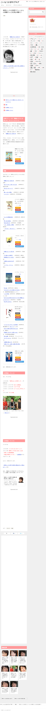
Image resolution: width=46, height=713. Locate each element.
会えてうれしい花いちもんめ (10, 184)
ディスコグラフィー (39, 36)
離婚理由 (37, 69)
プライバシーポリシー (18, 5)
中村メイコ (12, 326)
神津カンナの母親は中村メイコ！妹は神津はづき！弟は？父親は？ (5, 660)
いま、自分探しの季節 (9, 224)
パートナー (6, 194)
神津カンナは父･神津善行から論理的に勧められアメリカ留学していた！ (23, 660)
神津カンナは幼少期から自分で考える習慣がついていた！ (14, 690)
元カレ (37, 42)
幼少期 (32, 55)
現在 (31, 61)
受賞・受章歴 (41, 47)
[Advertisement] (14, 25)
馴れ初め (33, 72)
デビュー (8, 528)
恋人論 (5, 288)
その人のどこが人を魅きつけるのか (12, 290)
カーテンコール (7, 338)
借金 (43, 40)
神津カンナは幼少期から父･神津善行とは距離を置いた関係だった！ (14, 660)
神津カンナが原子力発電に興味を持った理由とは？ (21, 698)
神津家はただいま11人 (9, 257)
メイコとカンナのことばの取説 (11, 324)
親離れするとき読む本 (15, 36)
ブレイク (32, 41)
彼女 (41, 55)
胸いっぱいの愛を (8, 192)
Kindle (17, 276)
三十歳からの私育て (8, 255)
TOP (7, 704)
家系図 (35, 53)
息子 (31, 57)
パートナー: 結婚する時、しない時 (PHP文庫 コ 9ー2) (19, 201)
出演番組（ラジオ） (9, 110)
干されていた (41, 53)
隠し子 (31, 69)
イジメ (31, 36)
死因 (31, 59)
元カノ (31, 42)
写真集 (31, 44)
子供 (35, 51)
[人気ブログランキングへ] (32, 21)
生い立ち (33, 63)
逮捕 (43, 67)
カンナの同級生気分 (8, 217)
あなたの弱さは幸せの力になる (11, 328)
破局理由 (37, 65)
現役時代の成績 (38, 61)
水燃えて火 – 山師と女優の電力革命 (12, 344)
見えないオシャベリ (8, 188)
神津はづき (7, 412)
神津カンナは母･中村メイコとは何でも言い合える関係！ (14, 675)
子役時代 (41, 51)
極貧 (41, 57)
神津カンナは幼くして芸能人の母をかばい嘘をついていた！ (5, 690)
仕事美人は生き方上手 (9, 261)
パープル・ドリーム (8, 265)
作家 (4, 15)
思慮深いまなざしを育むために (11, 332)
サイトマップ (8, 5)
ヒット (40, 38)
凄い (37, 45)
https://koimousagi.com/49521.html (10, 480)
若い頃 (33, 67)
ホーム (2, 5)
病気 (40, 63)
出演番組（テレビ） (9, 107)
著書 (6, 104)
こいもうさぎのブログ (10, 2)
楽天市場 (18, 161)
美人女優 (6, 336)
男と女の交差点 (7, 220)
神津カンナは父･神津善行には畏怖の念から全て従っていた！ (5, 676)
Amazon (18, 159)
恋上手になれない (8, 301)
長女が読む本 (7, 222)
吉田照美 (19, 454)
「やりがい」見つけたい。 (10, 228)
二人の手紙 (6, 293)
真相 (31, 65)
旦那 (36, 57)
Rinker (20, 156)
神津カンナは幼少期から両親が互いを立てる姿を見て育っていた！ (23, 676)
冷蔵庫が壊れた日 (8, 342)
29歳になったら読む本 (9, 251)
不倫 (39, 40)
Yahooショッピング (19, 163)
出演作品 (33, 47)
